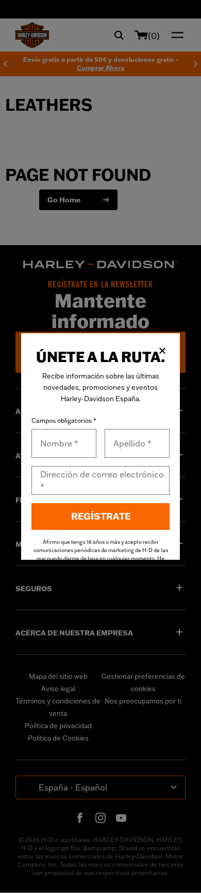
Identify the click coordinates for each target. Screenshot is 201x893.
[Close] (162, 351)
